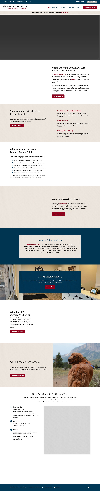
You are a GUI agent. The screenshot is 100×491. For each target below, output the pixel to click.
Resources (71, 7)
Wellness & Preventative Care (69, 111)
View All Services (16, 125)
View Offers (50, 287)
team (73, 79)
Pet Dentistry (62, 121)
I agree (49, 428)
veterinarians (63, 203)
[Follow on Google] (89, 487)
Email (47, 415)
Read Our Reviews (17, 331)
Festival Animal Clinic (60, 74)
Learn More (64, 12)
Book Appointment (90, 7)
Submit (49, 451)
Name (47, 408)
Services (62, 7)
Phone (47, 421)
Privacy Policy (79, 434)
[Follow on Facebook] (86, 487)
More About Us (58, 96)
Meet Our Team (59, 214)
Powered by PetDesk (32, 487)
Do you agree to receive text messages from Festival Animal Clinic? (65, 426)
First (46, 412)
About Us (54, 7)
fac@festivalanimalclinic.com (23, 1)
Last (68, 412)
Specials (79, 7)
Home (48, 7)
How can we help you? (52, 436)
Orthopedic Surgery (65, 131)
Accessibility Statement (54, 487)
